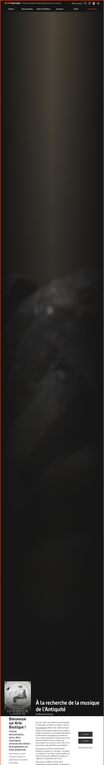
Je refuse (85, 741)
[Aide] (89, 3)
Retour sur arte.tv (77, 3)
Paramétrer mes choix (85, 747)
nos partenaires (41, 727)
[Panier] (98, 3)
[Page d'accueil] (12, 3)
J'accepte (85, 734)
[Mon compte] (93, 3)
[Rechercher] (85, 3)
